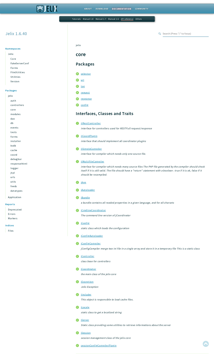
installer (15, 141)
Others (139, 19)
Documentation (121, 8)
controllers (17, 105)
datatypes (16, 190)
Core (13, 58)
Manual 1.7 (101, 19)
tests (13, 132)
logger (14, 168)
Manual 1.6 (113, 19)
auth (13, 100)
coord (13, 154)
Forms (14, 67)
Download (102, 8)
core (13, 109)
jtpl (12, 172)
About (88, 8)
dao (12, 118)
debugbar (16, 159)
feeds (13, 186)
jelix (10, 95)
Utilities (15, 76)
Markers (13, 218)
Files (11, 230)
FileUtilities (17, 72)
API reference (127, 19)
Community (142, 8)
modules (15, 114)
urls (12, 177)
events (14, 127)
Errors (12, 213)
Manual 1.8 (88, 19)
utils (13, 181)
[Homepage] (47, 10)
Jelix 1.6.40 (16, 33)
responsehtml (18, 163)
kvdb (13, 145)
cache (13, 150)
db (11, 123)
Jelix (10, 53)
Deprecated (15, 209)
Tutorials (76, 19)
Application (14, 197)
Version (14, 81)
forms (14, 136)
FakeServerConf (19, 63)
